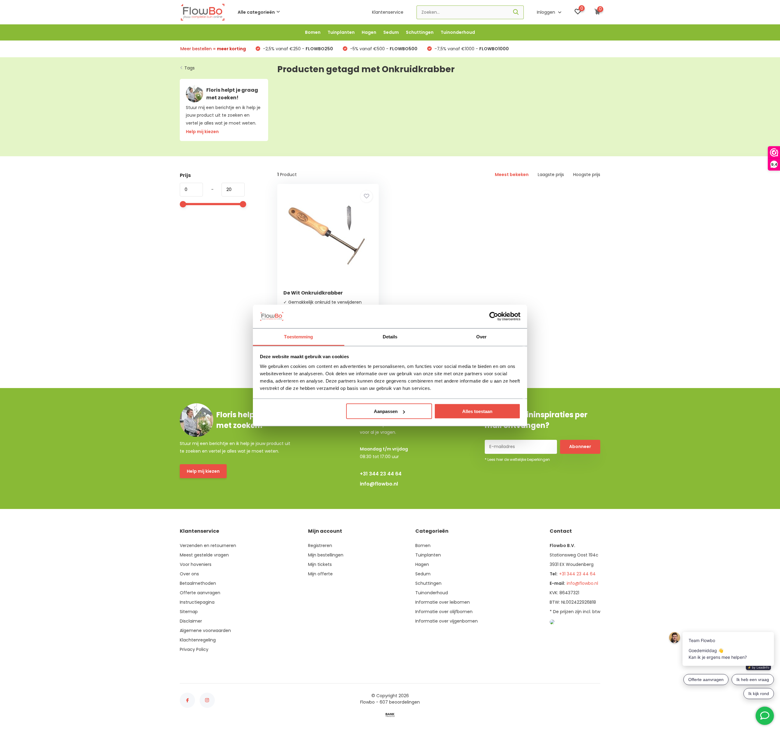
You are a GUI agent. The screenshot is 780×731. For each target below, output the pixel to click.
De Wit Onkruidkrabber (313, 292)
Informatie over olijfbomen (444, 612)
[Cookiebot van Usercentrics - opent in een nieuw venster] (493, 316)
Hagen (369, 32)
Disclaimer (191, 621)
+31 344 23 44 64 (381, 473)
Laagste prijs (551, 174)
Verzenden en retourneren (208, 545)
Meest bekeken (512, 174)
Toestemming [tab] (298, 336)
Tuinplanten (341, 32)
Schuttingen (420, 32)
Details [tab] (390, 336)
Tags (189, 68)
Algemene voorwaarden (205, 630)
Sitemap (189, 612)
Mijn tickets (320, 564)
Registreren (320, 545)
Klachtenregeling (198, 640)
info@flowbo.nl (379, 483)
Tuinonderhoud (458, 32)
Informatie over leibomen (442, 602)
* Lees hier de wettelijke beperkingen (517, 459)
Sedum (391, 32)
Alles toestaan (477, 411)
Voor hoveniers (195, 564)
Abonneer (580, 446)
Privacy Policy (194, 649)
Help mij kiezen (203, 471)
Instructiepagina (197, 602)
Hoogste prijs (586, 174)
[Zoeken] (516, 12)
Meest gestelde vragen (204, 555)
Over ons (189, 574)
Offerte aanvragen (200, 593)
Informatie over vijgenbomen (446, 621)
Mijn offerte (320, 574)
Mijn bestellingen (325, 555)
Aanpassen (386, 411)
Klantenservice (387, 12)
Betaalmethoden (198, 583)
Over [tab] (481, 336)
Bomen (313, 32)
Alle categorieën (256, 12)
